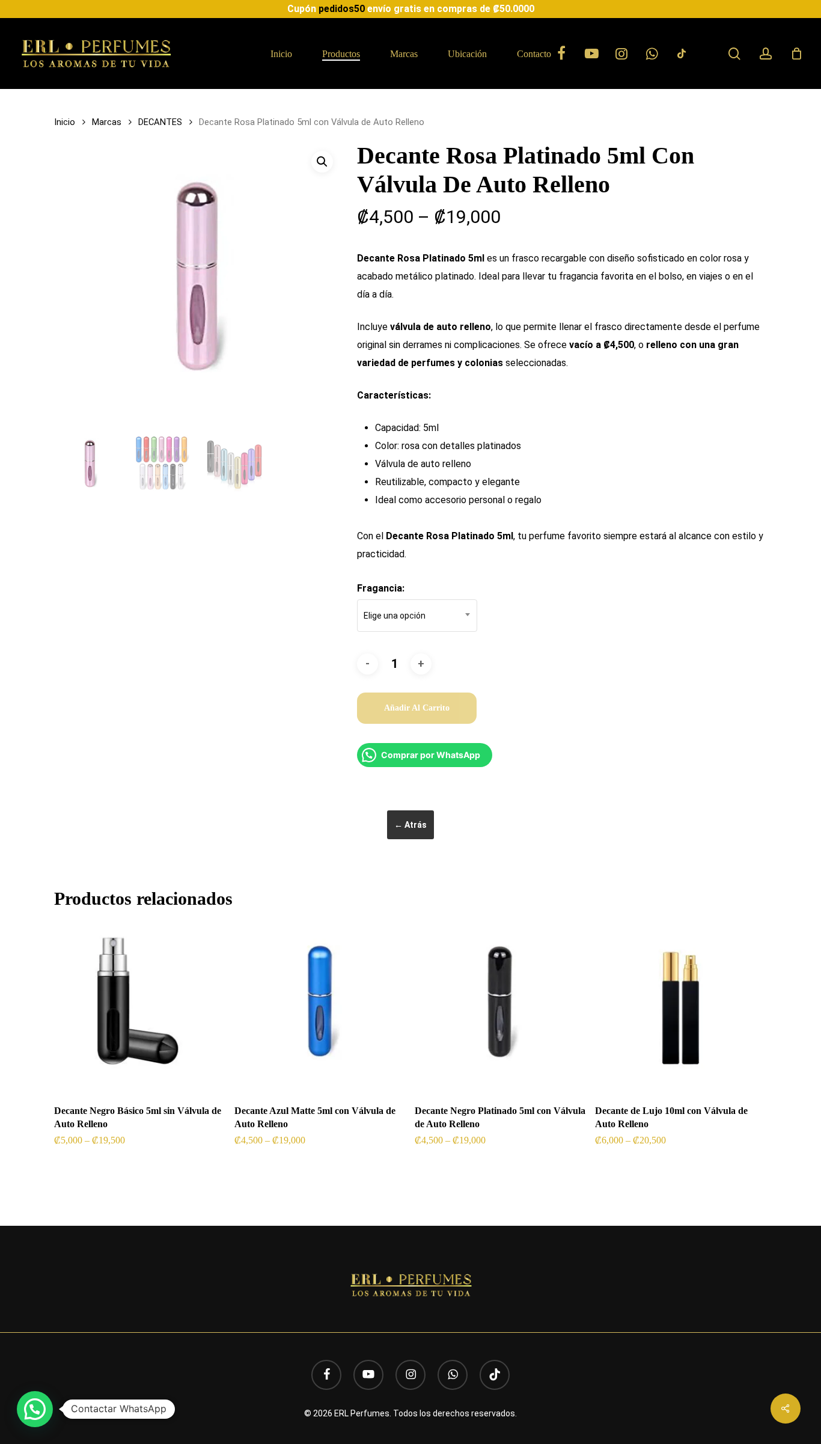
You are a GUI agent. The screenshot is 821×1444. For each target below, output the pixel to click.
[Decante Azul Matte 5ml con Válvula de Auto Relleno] (320, 1008)
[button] (322, 162)
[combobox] (417, 615)
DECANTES (160, 122)
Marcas (106, 122)
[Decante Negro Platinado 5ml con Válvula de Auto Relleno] (500, 1008)
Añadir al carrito (417, 707)
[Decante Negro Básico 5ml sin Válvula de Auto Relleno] (139, 1008)
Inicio (64, 122)
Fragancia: (380, 588)
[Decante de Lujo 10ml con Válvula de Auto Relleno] (680, 1008)
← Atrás (410, 825)
